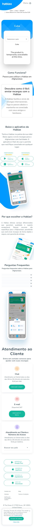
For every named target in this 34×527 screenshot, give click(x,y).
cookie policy (18, 515)
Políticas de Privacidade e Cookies (7, 498)
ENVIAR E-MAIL (17, 414)
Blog (20, 491)
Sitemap (6, 494)
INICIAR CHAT (17, 387)
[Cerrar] (29, 511)
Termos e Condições (24, 494)
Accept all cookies (16, 519)
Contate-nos (7, 491)
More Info (16, 522)
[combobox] (17, 447)
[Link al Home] (7, 3)
